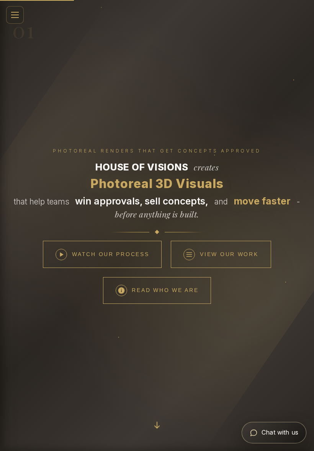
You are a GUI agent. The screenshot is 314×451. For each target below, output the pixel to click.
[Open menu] (15, 15)
